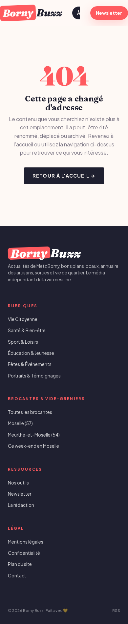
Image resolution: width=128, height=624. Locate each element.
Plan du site (20, 564)
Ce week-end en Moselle (33, 446)
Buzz (32, 12)
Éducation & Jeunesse (31, 353)
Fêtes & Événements (30, 364)
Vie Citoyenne (22, 319)
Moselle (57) (20, 423)
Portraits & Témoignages (34, 375)
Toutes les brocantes (30, 412)
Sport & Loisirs (23, 342)
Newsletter (109, 13)
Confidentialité (24, 553)
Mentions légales (25, 542)
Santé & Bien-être (27, 330)
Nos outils (18, 482)
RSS (116, 610)
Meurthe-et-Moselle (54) (34, 435)
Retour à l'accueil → (64, 176)
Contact (17, 575)
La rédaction (21, 505)
